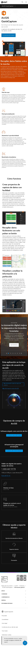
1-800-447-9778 (8, 469)
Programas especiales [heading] (6, 603)
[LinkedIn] (25, 576)
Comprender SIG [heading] (5, 597)
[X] (21, 576)
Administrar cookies (6, 635)
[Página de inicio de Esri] (4, 2)
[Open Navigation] (26, 2)
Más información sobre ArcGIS (10, 388)
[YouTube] (25, 579)
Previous (6, 353)
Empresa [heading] (3, 600)
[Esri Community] (18, 579)
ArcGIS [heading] (3, 591)
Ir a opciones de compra (8, 35)
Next (21, 353)
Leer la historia (14, 345)
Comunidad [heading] (4, 594)
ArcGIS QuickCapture (7, 6)
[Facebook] (18, 576)
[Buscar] (22, 2)
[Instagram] (21, 579)
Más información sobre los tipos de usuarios (12, 384)
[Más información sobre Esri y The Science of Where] (4, 579)
